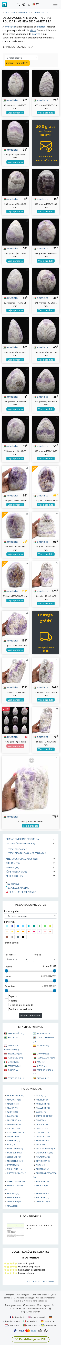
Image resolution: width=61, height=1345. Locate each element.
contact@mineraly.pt (36, 1308)
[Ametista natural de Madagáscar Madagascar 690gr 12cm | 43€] (15, 330)
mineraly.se (50, 1325)
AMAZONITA (14, 1099)
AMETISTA (42, 1099)
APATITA (12, 1108)
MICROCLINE (15, 1161)
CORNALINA (14, 1124)
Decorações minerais (20, 843)
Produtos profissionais (22, 892)
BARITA (41, 1112)
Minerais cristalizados (22, 858)
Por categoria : (11, 911)
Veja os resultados (30, 1015)
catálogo (10, 12)
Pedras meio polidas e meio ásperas (27, 853)
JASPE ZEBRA (14, 1152)
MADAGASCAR (46, 1057)
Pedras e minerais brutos (22, 839)
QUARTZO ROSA (16, 1181)
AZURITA (12, 1112)
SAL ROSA (42, 1185)
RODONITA (42, 1181)
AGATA (41, 1095)
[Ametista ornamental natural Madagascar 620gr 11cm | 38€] (15, 281)
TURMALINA (14, 1201)
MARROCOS (15, 1057)
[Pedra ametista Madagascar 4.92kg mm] (15, 720)
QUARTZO (42, 1169)
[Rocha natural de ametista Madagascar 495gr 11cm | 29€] (45, 83)
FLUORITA (13, 1136)
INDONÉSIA (15, 1053)
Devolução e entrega (24, 1297)
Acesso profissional (46, 1297)
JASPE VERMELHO (45, 1148)
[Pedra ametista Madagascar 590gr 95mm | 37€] (45, 231)
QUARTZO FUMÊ (16, 1173)
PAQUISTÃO (14, 1066)
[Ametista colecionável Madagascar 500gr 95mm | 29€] (15, 132)
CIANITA (41, 1120)
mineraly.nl (14, 1325)
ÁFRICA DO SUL (16, 1078)
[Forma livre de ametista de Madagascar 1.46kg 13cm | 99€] (45, 478)
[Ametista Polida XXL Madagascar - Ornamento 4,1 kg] (30, 784)
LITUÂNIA (43, 1053)
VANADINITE (43, 1201)
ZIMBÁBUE (43, 1078)
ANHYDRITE (42, 1104)
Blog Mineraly (14, 1305)
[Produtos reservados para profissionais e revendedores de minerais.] (26, 737)
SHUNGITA (42, 1193)
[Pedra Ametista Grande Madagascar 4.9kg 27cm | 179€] (45, 720)
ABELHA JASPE (15, 1095)
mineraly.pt (32, 1325)
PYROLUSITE (14, 1169)
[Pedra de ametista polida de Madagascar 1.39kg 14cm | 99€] (15, 524)
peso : (8, 976)
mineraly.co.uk (38, 1317)
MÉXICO (13, 1062)
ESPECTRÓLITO (15, 1132)
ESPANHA (43, 1045)
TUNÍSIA (13, 1070)
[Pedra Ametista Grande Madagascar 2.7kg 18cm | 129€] (15, 623)
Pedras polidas (17, 849)
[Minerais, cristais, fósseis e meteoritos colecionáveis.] (4, 4)
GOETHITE (13, 1140)
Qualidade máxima (17, 887)
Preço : (8, 966)
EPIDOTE (41, 1128)
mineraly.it (32, 1321)
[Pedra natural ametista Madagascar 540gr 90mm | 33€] (15, 182)
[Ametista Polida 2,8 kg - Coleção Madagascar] (45, 524)
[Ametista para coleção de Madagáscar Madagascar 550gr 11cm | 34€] (45, 182)
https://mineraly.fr (30, 1311)
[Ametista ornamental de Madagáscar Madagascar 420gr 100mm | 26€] (15, 83)
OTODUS (13, 1165)
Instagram (44, 1305)
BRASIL (13, 1037)
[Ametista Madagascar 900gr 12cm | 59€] (45, 429)
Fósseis (12, 867)
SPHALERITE (14, 1197)
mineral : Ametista (16, 62)
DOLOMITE (13, 1128)
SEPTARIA (13, 1193)
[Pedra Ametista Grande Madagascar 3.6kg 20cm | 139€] (15, 670)
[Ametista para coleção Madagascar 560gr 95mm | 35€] (15, 231)
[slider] (6, 970)
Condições (9, 1294)
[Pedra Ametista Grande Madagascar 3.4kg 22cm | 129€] (45, 574)
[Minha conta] (23, 4)
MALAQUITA (43, 1157)
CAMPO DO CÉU (44, 1116)
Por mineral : (11, 954)
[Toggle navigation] (55, 4)
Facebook (30, 1305)
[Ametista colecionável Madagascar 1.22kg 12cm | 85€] (15, 478)
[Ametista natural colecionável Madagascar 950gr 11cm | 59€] (15, 429)
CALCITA (12, 1116)
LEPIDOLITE (14, 1157)
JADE (11, 1144)
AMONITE (13, 1104)
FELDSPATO (43, 1132)
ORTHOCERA (43, 1161)
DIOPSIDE (42, 1124)
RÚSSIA (42, 1066)
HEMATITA (42, 1140)
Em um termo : (12, 942)
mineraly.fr (19, 1317)
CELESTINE (14, 1120)
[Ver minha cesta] (29, 4)
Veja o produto (15, 112)
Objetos (13, 863)
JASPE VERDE (15, 1148)
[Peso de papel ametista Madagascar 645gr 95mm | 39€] (45, 281)
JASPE (40, 1144)
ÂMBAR (12, 1206)
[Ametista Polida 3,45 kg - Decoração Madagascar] (45, 670)
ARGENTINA (43, 1033)
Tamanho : (10, 986)
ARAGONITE (43, 1108)
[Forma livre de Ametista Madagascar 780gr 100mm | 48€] (15, 379)
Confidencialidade (40, 1294)
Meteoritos (14, 876)
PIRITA (40, 1165)
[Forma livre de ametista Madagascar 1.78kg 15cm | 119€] (15, 574)
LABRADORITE (44, 1152)
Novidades (12, 883)
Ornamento (24, 12)
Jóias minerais (16, 871)
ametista (12, 100)
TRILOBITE (42, 1197)
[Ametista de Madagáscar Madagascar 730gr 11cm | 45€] (45, 330)
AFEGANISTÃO (16, 1033)
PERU (41, 1062)
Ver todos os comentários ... (41, 1281)
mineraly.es (50, 1321)
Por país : (37, 954)
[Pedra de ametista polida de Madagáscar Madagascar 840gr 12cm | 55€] (45, 379)
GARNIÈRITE (43, 1136)
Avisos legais (23, 1294)
